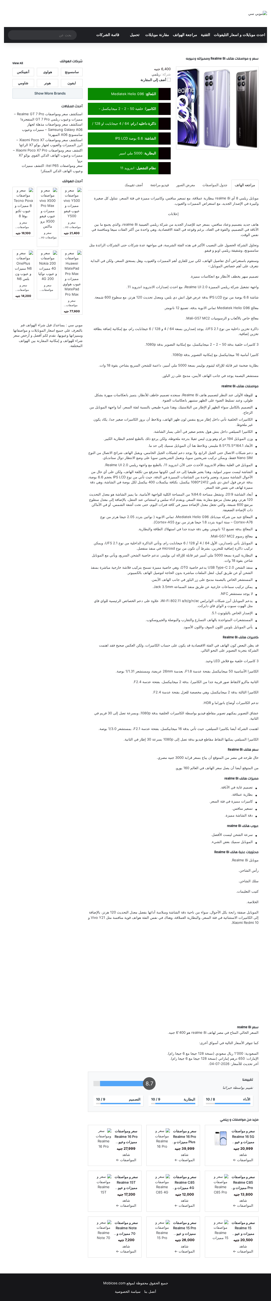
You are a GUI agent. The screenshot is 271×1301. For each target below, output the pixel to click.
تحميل (134, 35)
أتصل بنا (150, 1291)
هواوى (47, 72)
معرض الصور (185, 185)
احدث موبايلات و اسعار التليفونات (239, 35)
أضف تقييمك (134, 185)
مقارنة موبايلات (157, 35)
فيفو (208, 250)
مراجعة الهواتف (185, 35)
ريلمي (154, 224)
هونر (47, 83)
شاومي (23, 83)
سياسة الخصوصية (128, 1291)
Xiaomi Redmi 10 (245, 922)
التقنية (205, 35)
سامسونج (252, 250)
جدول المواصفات (214, 185)
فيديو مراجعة (159, 185)
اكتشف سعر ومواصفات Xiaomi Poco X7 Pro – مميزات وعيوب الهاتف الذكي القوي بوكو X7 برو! (48, 155)
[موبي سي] (257, 13)
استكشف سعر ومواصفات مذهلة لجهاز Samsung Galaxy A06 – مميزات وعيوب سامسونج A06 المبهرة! (52, 129)
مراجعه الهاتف (245, 185)
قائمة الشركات (107, 35)
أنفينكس (23, 72)
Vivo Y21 (98, 917)
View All (17, 63)
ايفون (71, 83)
